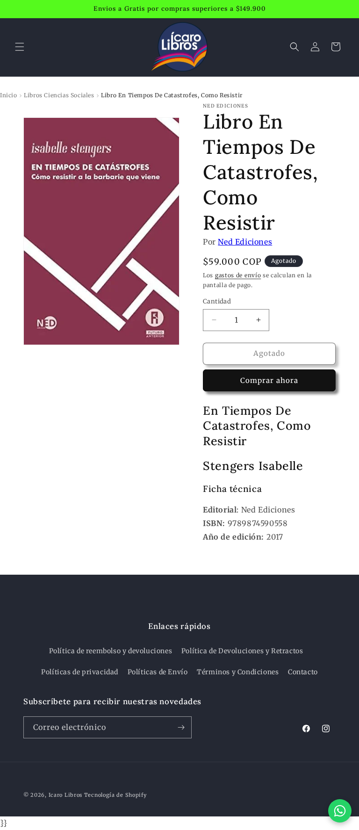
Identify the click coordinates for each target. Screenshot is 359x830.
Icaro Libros (65, 795)
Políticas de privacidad (79, 672)
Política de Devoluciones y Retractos (242, 651)
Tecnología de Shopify (115, 795)
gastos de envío (238, 275)
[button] (19, 46)
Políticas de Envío (158, 672)
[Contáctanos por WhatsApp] (340, 811)
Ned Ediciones (245, 241)
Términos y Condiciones (238, 672)
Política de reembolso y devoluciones (110, 651)
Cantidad (217, 301)
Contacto (303, 672)
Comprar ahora (269, 380)
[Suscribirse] (181, 727)
